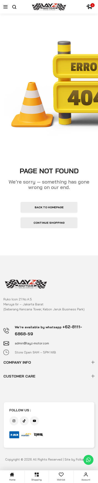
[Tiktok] (24, 420)
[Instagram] (13, 420)
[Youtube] (34, 420)
